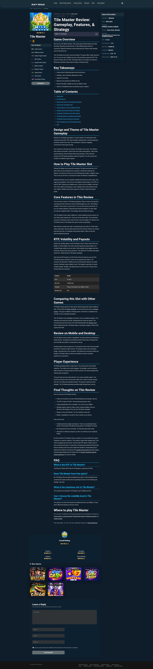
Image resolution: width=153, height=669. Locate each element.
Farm (108, 30)
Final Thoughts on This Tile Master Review (69, 122)
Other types (109, 21)
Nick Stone (74, 14)
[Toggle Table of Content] (96, 34)
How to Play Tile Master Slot (65, 104)
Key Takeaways (61, 99)
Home (55, 3)
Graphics (47, 551)
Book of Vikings (71, 309)
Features (47, 556)
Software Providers (105, 664)
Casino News (100, 3)
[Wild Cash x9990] (91, 574)
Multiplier (104, 26)
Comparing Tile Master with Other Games (68, 113)
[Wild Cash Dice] (73, 574)
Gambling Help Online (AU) (84, 450)
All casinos (41, 83)
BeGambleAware (92, 523)
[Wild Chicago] (37, 589)
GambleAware (109, 666)
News (80, 666)
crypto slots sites (67, 516)
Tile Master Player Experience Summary (68, 119)
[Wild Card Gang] (37, 574)
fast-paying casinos (90, 516)
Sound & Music (81, 556)
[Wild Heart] (55, 589)
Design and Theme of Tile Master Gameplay (69, 102)
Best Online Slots (37, 8)
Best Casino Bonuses (94, 664)
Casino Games (78, 3)
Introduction (60, 96)
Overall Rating (64, 541)
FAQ (58, 124)
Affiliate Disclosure (88, 666)
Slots (93, 3)
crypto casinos (58, 516)
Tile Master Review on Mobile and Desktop (69, 116)
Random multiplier (113, 26)
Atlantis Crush (93, 323)
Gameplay (81, 551)
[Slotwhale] (38, 4)
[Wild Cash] (55, 574)
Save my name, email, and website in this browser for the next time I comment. (56, 647)
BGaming (34, 569)
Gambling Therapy (118, 666)
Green (112, 30)
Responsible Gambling (99, 666)
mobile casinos (58, 518)
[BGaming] (33, 41)
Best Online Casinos (65, 3)
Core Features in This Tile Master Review (68, 107)
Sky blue (117, 30)
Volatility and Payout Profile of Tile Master (68, 110)
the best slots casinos (79, 516)
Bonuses (86, 3)
